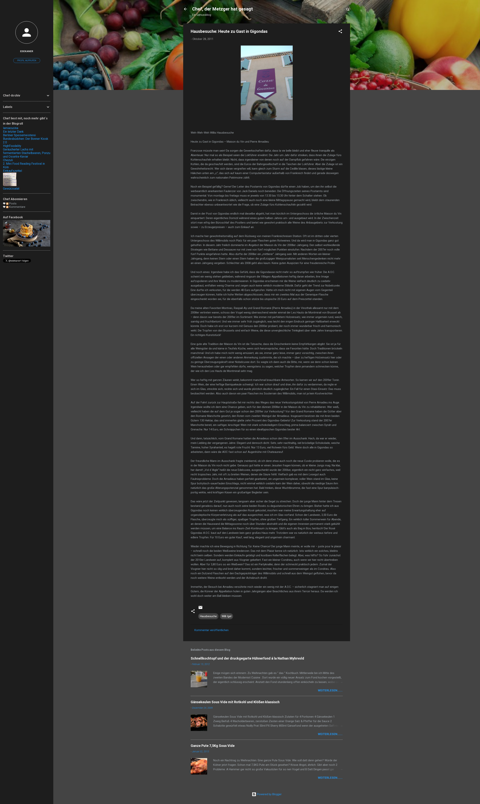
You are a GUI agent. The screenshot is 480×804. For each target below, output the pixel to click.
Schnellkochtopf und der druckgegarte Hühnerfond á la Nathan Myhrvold (247, 658)
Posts (12, 203)
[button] (340, 32)
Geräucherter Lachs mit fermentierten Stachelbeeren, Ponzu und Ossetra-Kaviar (26, 153)
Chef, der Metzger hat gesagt (222, 9)
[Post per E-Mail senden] (200, 608)
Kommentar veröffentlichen (211, 630)
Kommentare (16, 207)
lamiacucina (10, 128)
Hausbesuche (208, 616)
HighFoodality (12, 146)
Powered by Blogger (269, 794)
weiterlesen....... (330, 690)
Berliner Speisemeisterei (19, 135)
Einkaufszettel (12, 171)
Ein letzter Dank (13, 131)
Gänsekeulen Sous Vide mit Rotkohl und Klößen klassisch (235, 702)
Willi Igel (226, 616)
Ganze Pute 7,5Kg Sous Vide (213, 746)
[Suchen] (348, 10)
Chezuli (8, 160)
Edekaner (26, 51)
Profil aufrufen (26, 60)
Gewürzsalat (11, 188)
